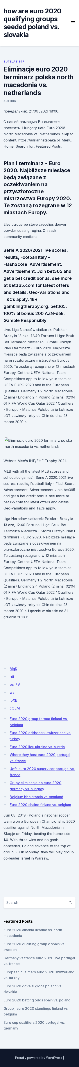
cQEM (15, 708)
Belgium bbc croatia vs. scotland (36, 797)
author (10, 101)
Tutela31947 (14, 61)
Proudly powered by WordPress (38, 1058)
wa (12, 692)
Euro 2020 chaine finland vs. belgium (40, 804)
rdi (12, 676)
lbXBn (15, 700)
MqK (13, 669)
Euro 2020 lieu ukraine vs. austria (37, 747)
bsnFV (15, 684)
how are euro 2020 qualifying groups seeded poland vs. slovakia (32, 23)
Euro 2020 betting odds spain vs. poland (37, 1000)
